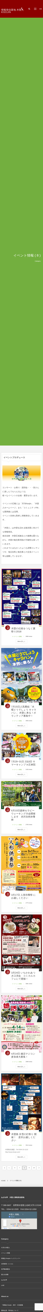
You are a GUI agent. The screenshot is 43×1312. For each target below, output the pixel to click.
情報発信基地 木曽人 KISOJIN (12, 11)
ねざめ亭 (4, 1280)
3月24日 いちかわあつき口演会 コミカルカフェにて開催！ (23, 976)
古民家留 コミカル (7, 1264)
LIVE (2, 1285)
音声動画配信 (5, 1269)
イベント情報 (18, 636)
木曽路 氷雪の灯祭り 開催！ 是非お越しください (24, 1137)
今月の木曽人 (5, 1247)
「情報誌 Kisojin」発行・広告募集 (12, 1305)
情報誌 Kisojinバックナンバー (10, 1258)
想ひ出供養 (4, 1274)
